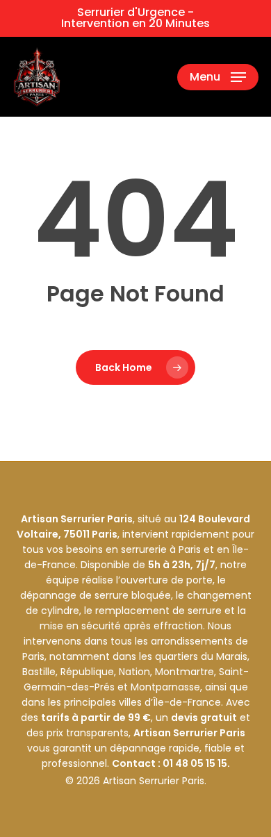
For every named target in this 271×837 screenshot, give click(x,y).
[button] (217, 77)
